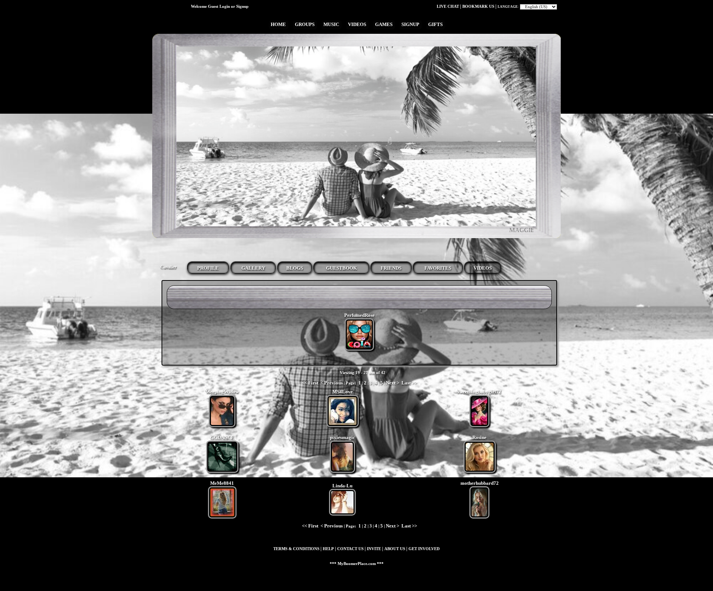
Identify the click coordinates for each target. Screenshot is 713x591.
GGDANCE (222, 437)
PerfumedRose (359, 315)
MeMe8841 (222, 483)
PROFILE (208, 268)
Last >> (409, 383)
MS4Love (342, 391)
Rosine (479, 437)
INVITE (374, 549)
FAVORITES (437, 268)
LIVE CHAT (448, 6)
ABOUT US (394, 549)
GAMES (384, 24)
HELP (328, 549)
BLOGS (294, 268)
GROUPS (305, 24)
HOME (278, 24)
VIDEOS (357, 24)
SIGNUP (410, 24)
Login (224, 6)
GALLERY (253, 268)
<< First (310, 383)
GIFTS (435, 24)
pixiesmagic (342, 437)
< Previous (331, 383)
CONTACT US (350, 549)
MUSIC (331, 24)
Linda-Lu (342, 485)
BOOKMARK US (478, 6)
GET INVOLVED (424, 549)
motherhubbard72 (479, 483)
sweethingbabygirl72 (479, 391)
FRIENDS (391, 268)
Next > (392, 383)
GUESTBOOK (341, 268)
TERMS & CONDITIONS (296, 549)
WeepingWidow (222, 391)
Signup (242, 6)
